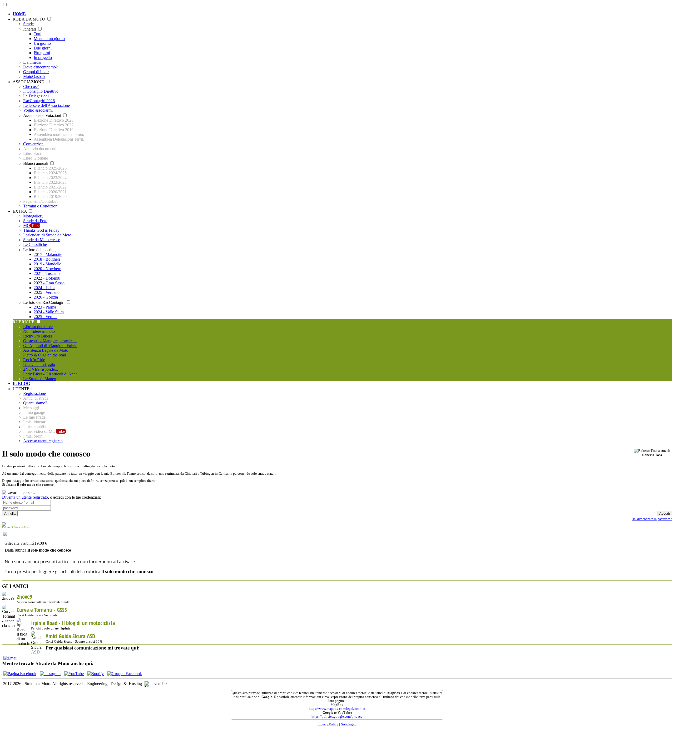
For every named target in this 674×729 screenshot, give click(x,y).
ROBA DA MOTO (29, 19)
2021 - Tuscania (47, 273)
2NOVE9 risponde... (40, 369)
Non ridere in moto (39, 331)
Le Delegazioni (36, 96)
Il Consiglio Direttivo (40, 91)
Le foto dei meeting (40, 249)
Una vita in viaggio (39, 364)
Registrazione (34, 393)
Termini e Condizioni (40, 206)
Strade (28, 24)
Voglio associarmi (38, 110)
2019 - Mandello (47, 264)
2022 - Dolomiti (47, 278)
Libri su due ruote (38, 326)
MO (31, 225)
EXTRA (20, 211)
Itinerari (30, 29)
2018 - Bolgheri (47, 259)
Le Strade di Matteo (39, 378)
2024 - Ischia (44, 287)
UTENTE (22, 388)
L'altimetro (32, 62)
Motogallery (33, 216)
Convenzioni (33, 144)
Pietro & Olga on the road (44, 355)
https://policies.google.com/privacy (337, 716)
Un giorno (42, 43)
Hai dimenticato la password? (652, 519)
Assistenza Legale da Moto (45, 350)
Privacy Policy (328, 724)
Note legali (348, 724)
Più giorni (42, 53)
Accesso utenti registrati (43, 441)
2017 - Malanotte (48, 254)
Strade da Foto (35, 221)
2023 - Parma (45, 307)
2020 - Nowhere (47, 268)
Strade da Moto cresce (41, 239)
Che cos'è (31, 86)
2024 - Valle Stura (49, 312)
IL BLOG (21, 383)
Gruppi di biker (36, 72)
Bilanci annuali (36, 163)
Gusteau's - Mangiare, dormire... (50, 341)
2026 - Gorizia (46, 297)
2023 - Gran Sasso (49, 283)
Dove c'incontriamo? (40, 67)
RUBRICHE (24, 322)
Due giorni (43, 48)
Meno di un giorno (49, 38)
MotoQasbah (34, 76)
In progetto (43, 57)
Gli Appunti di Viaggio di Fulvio (50, 345)
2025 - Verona (45, 316)
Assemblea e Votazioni (42, 115)
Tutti (37, 34)
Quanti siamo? (35, 403)
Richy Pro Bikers (37, 336)
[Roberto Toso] (645, 451)
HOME (19, 14)
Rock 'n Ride (34, 360)
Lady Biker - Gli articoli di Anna (50, 374)
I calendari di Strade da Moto (47, 235)
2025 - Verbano (47, 292)
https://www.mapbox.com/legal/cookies (337, 709)
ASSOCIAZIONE (29, 82)
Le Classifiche (35, 244)
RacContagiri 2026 (39, 100)
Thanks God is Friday (41, 230)
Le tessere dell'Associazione (46, 105)
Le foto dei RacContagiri (44, 302)
